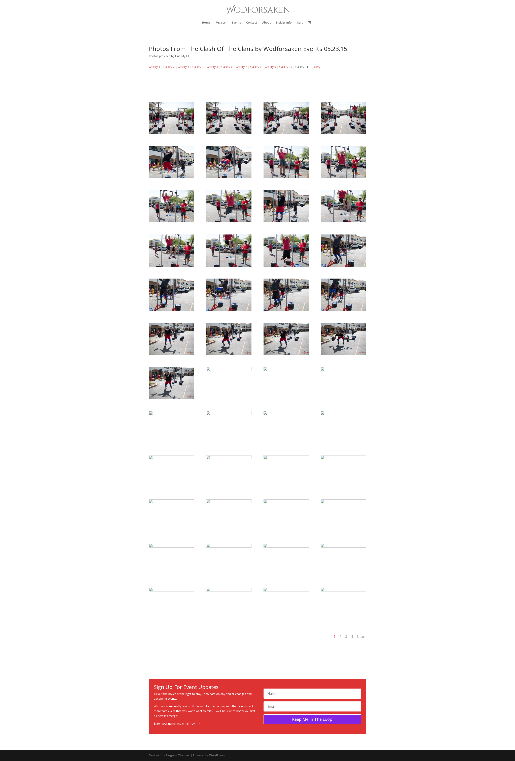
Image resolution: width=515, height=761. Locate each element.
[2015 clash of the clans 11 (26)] (228, 354)
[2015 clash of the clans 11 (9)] (171, 177)
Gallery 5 (212, 67)
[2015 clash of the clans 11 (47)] (286, 546)
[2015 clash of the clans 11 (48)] (343, 546)
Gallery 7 (241, 67)
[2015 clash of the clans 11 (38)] (228, 458)
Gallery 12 (317, 67)
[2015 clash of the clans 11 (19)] (286, 265)
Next (360, 636)
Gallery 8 (256, 67)
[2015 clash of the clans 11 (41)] (171, 502)
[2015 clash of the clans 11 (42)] (228, 502)
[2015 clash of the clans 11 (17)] (171, 265)
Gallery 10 (285, 67)
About (266, 22)
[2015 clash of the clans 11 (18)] (228, 265)
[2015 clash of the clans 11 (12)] (343, 177)
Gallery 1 (154, 67)
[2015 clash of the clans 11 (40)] (343, 458)
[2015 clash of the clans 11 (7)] (286, 133)
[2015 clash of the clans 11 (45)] (171, 546)
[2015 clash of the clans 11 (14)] (228, 221)
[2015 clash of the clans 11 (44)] (343, 502)
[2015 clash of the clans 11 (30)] (228, 370)
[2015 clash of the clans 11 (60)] (343, 591)
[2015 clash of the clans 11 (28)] (343, 354)
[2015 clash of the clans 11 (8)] (343, 133)
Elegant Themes (178, 755)
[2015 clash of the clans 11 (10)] (228, 177)
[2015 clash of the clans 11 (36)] (343, 414)
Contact (251, 22)
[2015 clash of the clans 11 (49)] (171, 591)
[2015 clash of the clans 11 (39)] (286, 458)
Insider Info (284, 22)
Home (206, 22)
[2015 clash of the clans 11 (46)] (228, 546)
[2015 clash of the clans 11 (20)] (343, 265)
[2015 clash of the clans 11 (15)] (286, 221)
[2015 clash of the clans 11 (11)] (286, 177)
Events (236, 22)
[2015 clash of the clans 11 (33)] (171, 414)
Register (221, 22)
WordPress (217, 755)
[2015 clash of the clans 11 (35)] (286, 414)
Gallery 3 (183, 67)
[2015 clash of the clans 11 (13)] (171, 221)
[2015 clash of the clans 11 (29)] (171, 398)
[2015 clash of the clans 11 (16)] (343, 221)
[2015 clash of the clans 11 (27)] (286, 354)
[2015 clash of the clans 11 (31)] (286, 370)
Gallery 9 (270, 67)
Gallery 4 (198, 67)
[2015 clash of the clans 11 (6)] (228, 133)
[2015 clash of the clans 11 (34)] (228, 414)
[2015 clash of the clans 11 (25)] (171, 354)
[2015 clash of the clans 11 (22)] (228, 310)
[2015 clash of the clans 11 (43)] (286, 502)
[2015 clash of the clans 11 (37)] (171, 458)
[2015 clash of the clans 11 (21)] (171, 310)
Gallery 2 (169, 67)
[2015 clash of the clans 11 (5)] (171, 133)
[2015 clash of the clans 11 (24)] (343, 310)
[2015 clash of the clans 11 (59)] (286, 591)
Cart (300, 22)
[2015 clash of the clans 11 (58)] (228, 591)
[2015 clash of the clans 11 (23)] (286, 310)
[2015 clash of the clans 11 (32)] (343, 370)
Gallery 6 (227, 67)
